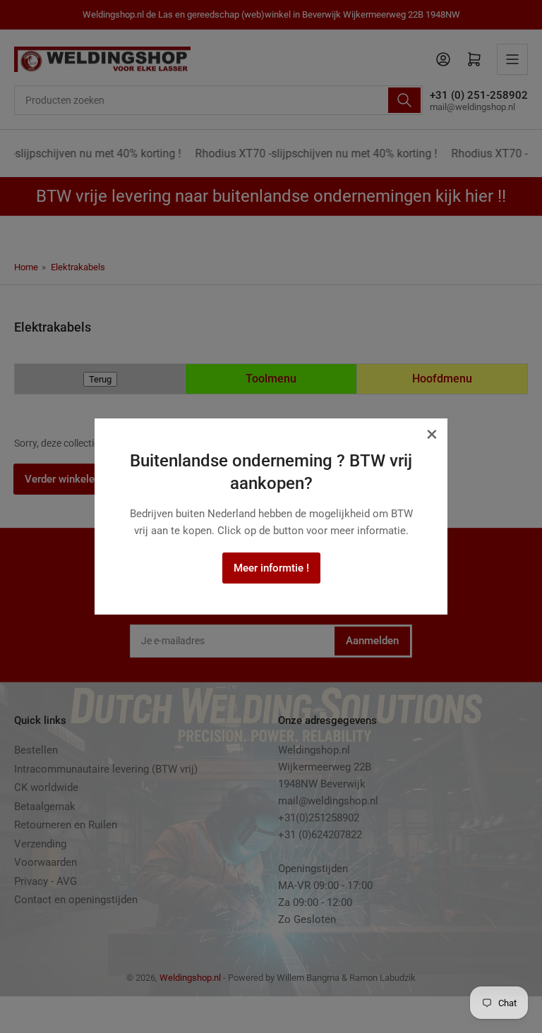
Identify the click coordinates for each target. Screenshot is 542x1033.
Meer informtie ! (271, 568)
